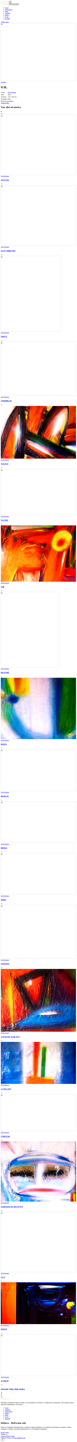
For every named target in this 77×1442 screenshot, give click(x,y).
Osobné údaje (5, 1436)
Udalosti (7, 13)
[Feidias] (5, 2)
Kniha (7, 15)
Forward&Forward (19, 1438)
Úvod (6, 8)
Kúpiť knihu (5, 1432)
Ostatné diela (5, 103)
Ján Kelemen (12, 92)
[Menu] (10, 2)
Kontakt (7, 19)
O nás (7, 17)
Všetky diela (5, 22)
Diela (6, 11)
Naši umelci (8, 9)
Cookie (12, 1436)
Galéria (4, 82)
